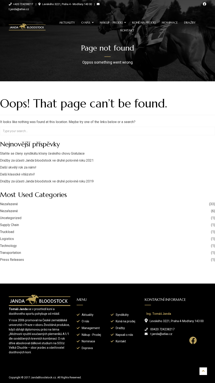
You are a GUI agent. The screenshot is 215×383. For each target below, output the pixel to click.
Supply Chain (9, 225)
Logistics (7, 239)
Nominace (170, 22)
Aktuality (67, 22)
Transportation (10, 253)
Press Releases (12, 260)
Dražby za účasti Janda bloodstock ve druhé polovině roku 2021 (47, 160)
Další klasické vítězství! (17, 174)
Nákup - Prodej (91, 334)
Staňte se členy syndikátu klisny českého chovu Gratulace (42, 153)
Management (91, 328)
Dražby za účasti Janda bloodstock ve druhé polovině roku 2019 (47, 181)
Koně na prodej (144, 22)
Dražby (190, 22)
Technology (8, 246)
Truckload (7, 232)
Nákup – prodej (111, 22)
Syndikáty (122, 314)
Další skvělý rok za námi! (18, 167)
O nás (85, 22)
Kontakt (127, 30)
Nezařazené (9, 204)
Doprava (87, 348)
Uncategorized (10, 218)
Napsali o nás (124, 334)
